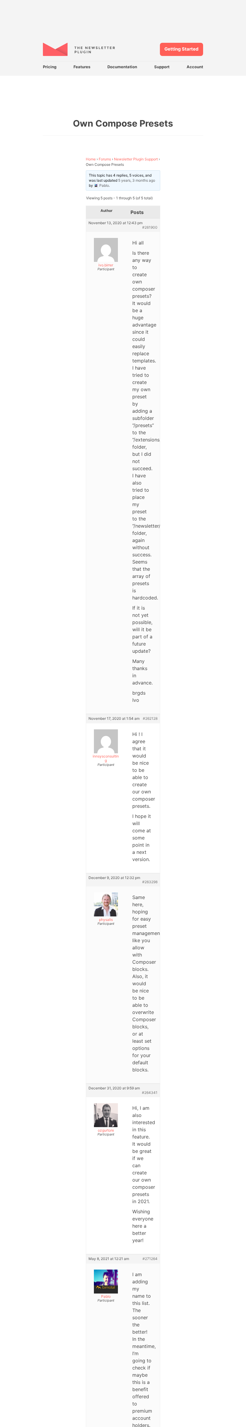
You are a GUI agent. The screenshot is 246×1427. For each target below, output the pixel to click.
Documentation (122, 66)
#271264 (150, 1259)
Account (195, 66)
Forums (105, 159)
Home (91, 159)
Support (162, 66)
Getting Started (181, 49)
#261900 (150, 227)
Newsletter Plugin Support (136, 159)
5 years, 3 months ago (136, 180)
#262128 (150, 718)
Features (82, 66)
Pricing (49, 66)
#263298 (150, 882)
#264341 (150, 1093)
